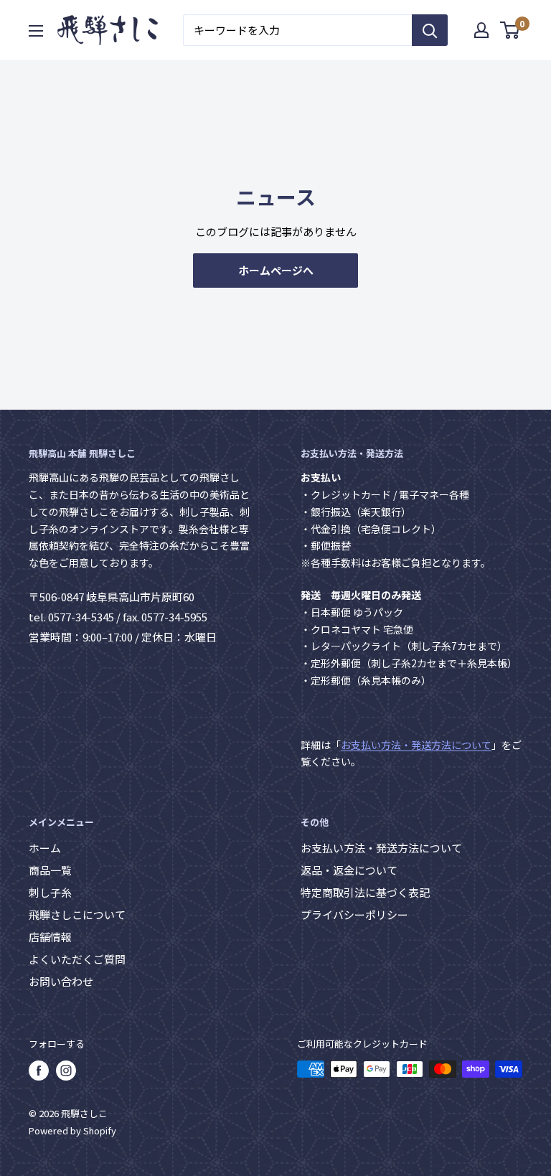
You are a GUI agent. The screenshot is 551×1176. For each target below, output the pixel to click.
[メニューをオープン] (36, 31)
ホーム (45, 847)
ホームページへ (276, 270)
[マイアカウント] (481, 30)
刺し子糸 (50, 892)
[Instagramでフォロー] (66, 1070)
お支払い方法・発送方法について (416, 745)
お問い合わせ (61, 981)
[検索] (430, 30)
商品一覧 (50, 870)
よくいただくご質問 (77, 958)
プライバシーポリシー (354, 914)
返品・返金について (349, 870)
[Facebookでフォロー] (39, 1070)
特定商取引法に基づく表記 (365, 892)
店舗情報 (50, 936)
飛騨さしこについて (77, 914)
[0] (510, 30)
